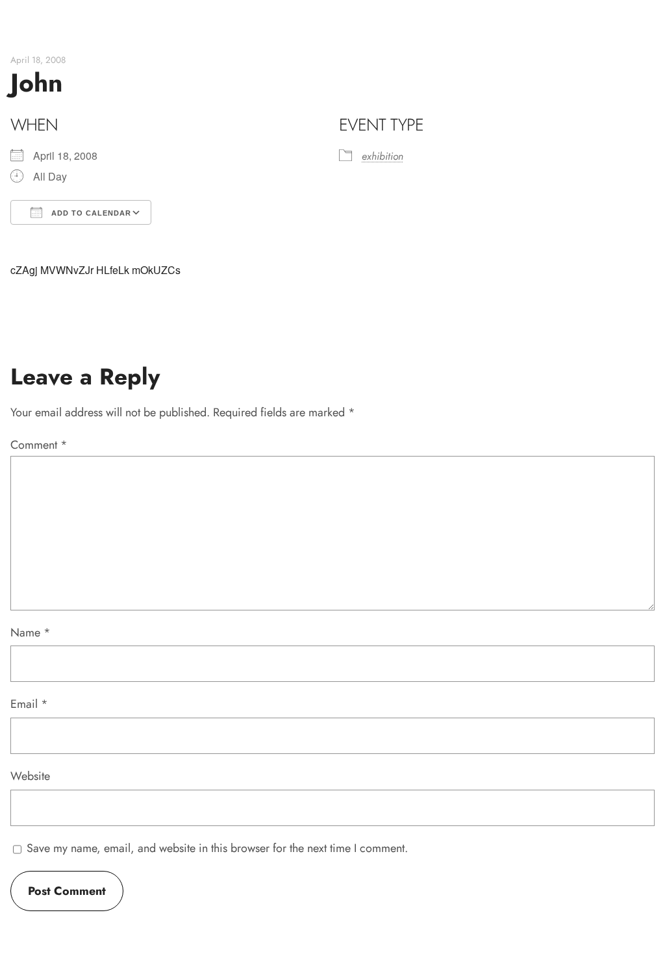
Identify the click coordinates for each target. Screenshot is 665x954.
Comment (39, 444)
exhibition (382, 156)
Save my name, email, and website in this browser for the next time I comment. (217, 848)
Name (30, 632)
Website (30, 776)
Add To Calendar (90, 213)
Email (29, 704)
